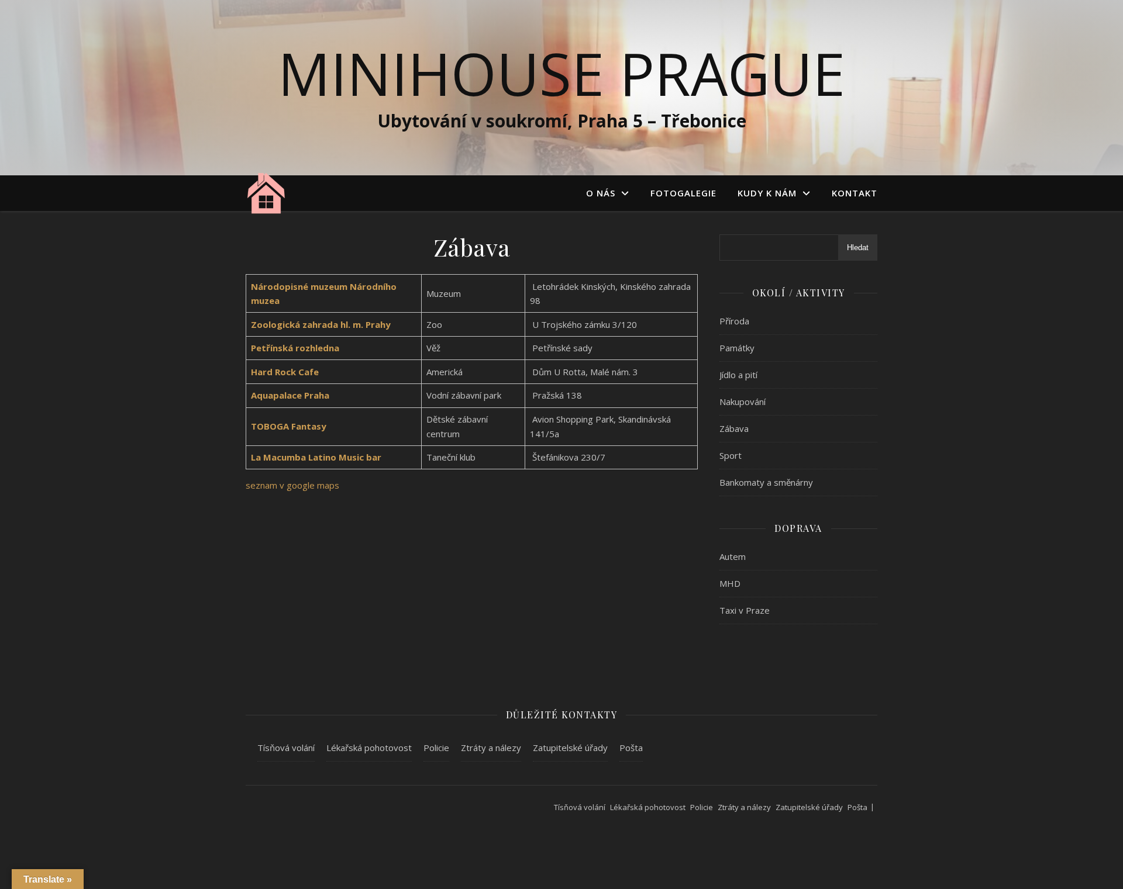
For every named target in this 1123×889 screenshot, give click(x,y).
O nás (600, 193)
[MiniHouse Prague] (266, 192)
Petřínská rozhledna (295, 348)
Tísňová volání (286, 747)
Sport (730, 455)
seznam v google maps (292, 485)
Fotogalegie (683, 193)
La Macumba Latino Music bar (316, 457)
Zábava (734, 428)
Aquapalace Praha (290, 395)
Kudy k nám (767, 193)
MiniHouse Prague (561, 73)
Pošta (631, 747)
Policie (436, 747)
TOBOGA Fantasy (288, 426)
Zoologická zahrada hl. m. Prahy (321, 324)
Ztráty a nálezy (491, 747)
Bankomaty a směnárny (766, 482)
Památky (737, 348)
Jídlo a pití (738, 374)
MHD (729, 583)
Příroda (734, 321)
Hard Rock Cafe (285, 372)
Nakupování (742, 401)
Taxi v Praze (744, 610)
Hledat (858, 247)
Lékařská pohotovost (369, 747)
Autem (732, 556)
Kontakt (854, 193)
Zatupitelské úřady (570, 747)
